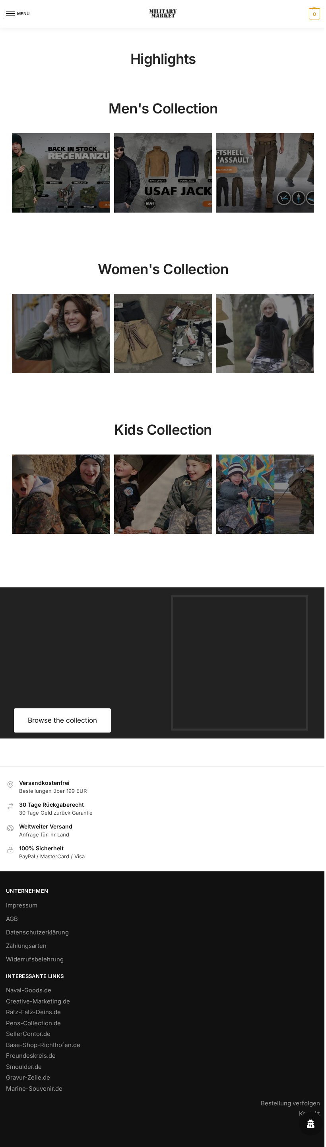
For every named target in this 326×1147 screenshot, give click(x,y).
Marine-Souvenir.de (34, 1088)
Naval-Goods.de (28, 990)
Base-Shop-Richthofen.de (43, 1045)
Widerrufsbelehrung (35, 959)
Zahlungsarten (26, 945)
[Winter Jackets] (265, 333)
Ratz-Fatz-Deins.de (33, 1012)
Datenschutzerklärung (37, 932)
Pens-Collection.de (33, 1023)
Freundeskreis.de (31, 1055)
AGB (12, 919)
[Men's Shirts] (61, 333)
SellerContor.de (28, 1034)
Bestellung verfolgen (290, 1103)
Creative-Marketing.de (38, 1001)
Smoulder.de (24, 1066)
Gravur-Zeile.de (28, 1077)
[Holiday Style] (163, 333)
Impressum (21, 905)
